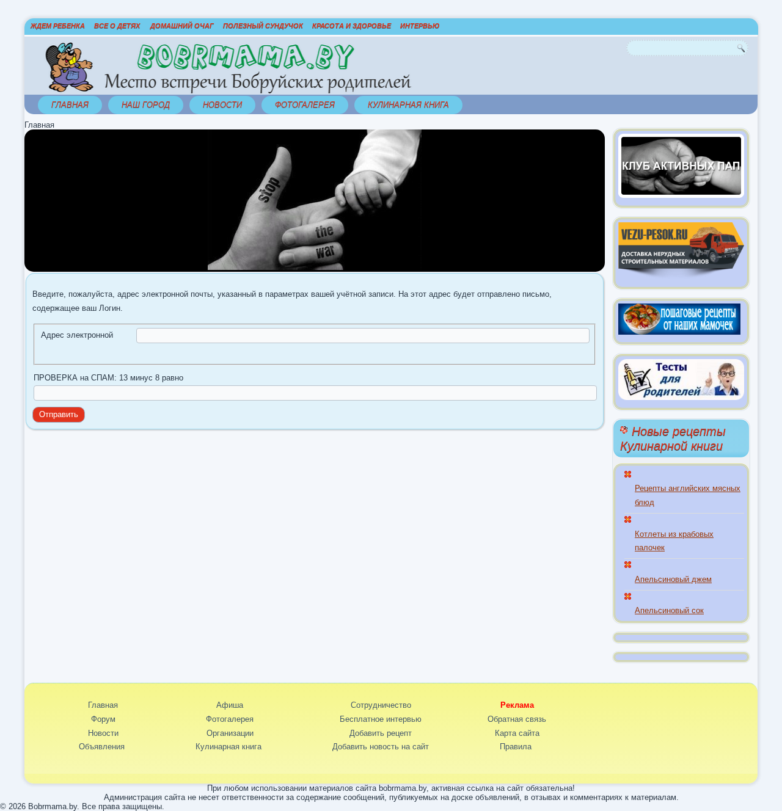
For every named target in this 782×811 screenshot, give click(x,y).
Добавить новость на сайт (380, 746)
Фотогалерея (305, 104)
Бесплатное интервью (381, 719)
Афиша (229, 705)
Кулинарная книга (408, 104)
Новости (222, 104)
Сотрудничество (381, 705)
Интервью (419, 25)
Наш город (146, 104)
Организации (230, 733)
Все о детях (117, 25)
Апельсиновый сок (669, 610)
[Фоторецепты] (679, 331)
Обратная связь (517, 719)
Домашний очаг (182, 25)
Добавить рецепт (380, 733)
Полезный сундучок (263, 25)
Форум (103, 719)
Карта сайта (517, 733)
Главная (70, 104)
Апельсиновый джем (673, 579)
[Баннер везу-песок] (681, 276)
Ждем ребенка (58, 25)
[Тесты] (681, 397)
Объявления (102, 746)
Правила (516, 746)
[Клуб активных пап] (681, 195)
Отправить (58, 414)
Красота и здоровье (351, 25)
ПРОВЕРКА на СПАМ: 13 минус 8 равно (108, 377)
